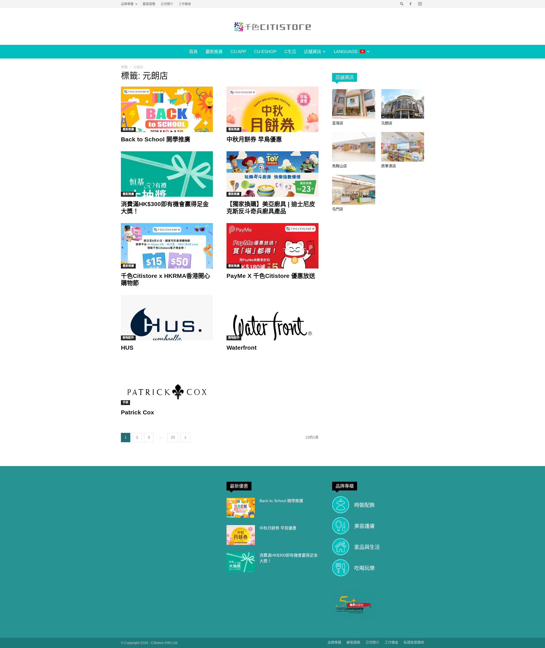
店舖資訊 (312, 51)
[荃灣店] (353, 104)
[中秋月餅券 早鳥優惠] (272, 109)
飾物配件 (128, 337)
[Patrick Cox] (167, 382)
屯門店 (337, 209)
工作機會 (185, 4)
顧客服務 (149, 4)
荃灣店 (337, 123)
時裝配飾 (364, 505)
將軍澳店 (388, 166)
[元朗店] (402, 104)
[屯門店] (353, 189)
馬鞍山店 (339, 166)
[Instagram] (420, 4)
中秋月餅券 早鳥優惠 (254, 139)
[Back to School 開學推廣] (167, 109)
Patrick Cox (137, 412)
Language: (347, 51)
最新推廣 (214, 51)
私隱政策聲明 (414, 643)
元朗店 (386, 123)
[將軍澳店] (402, 147)
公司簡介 (167, 4)
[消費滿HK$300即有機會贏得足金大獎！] (167, 174)
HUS (127, 347)
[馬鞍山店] (353, 147)
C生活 (290, 51)
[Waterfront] (272, 317)
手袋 (125, 402)
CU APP (238, 51)
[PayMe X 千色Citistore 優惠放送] (272, 246)
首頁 (193, 51)
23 (173, 437)
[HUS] (167, 317)
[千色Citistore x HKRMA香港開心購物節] (167, 246)
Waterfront (242, 347)
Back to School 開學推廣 (155, 139)
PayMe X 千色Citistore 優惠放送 (271, 275)
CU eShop (265, 51)
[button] (402, 4)
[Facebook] (410, 4)
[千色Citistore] (272, 26)
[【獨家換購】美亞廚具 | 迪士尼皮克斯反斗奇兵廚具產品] (272, 174)
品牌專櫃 (127, 4)
